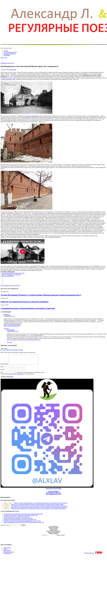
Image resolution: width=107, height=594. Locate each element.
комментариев (9, 552)
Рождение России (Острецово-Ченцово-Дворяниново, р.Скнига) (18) (22, 521)
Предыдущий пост (6, 285)
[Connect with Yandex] (20, 349)
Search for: (3, 525)
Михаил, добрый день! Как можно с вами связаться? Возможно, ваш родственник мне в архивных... (41, 503)
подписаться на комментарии (16, 374)
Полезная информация (10, 53)
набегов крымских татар (8, 79)
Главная (6, 50)
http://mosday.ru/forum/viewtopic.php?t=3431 (13, 273)
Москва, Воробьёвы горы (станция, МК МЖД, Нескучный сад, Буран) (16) (24, 522)
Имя (2, 366)
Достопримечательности (10, 52)
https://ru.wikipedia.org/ (8, 276)
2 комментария (12, 69)
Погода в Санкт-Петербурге (53, 531)
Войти (5, 549)
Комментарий (4, 364)
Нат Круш (7, 314)
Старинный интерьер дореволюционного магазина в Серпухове (28, 308)
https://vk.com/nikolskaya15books (12, 324)
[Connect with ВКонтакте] (9, 349)
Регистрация (7, 547)
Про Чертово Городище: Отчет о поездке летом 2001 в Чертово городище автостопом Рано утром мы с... (39, 505)
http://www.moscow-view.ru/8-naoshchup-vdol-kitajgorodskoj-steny (24, 339)
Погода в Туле (53, 528)
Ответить (6, 328)
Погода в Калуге (54, 530)
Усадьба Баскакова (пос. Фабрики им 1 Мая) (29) (17, 516)
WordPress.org (7, 553)
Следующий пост (15, 285)
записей (7, 550)
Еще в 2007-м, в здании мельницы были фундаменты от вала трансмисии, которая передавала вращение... (39, 507)
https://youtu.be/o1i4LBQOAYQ (12, 326)
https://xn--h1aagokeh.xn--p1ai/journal (11, 274)
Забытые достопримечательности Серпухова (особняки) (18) (20, 519)
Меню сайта (4, 57)
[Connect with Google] (3, 349)
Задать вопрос (53, 491)
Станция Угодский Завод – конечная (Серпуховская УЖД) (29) (20, 515)
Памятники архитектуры (7, 63)
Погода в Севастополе (53, 532)
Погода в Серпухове (53, 527)
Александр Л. (11, 330)
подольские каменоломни (32, 116)
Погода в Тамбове (53, 533)
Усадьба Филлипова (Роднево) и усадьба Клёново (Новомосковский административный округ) (41, 295)
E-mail (3, 369)
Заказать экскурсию (53, 488)
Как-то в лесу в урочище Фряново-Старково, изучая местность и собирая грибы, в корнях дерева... (37, 504)
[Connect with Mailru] (15, 349)
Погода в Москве (53, 526)
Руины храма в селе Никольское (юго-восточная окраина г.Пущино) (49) (23, 514)
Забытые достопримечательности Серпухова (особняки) (24, 302)
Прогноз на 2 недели (60, 534)
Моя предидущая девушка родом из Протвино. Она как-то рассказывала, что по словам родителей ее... (38, 508)
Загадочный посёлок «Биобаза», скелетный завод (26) (18, 518)
